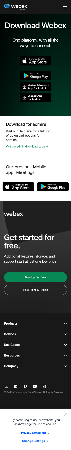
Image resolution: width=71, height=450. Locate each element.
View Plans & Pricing (35, 290)
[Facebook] (25, 386)
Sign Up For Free (35, 277)
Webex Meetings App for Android (38, 86)
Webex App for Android (35, 97)
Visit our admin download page (25, 146)
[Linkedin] (15, 386)
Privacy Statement (33, 432)
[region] (35, 429)
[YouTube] (34, 386)
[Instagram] (44, 386)
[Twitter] (6, 386)
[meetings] (53, 186)
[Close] (65, 414)
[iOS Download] (35, 61)
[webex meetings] (18, 186)
